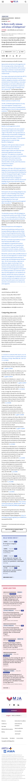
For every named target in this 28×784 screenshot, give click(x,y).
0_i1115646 (15, 472)
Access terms (20, 738)
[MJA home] (14, 699)
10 (8, 183)
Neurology (17, 18)
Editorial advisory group (7, 729)
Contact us (4, 723)
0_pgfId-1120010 (8, 376)
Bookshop (14, 710)
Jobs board (17, 734)
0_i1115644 (22, 458)
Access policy (18, 731)
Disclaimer (12, 738)
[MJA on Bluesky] (14, 705)
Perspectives (5, 16)
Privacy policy (5, 738)
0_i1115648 (10, 482)
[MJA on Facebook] (10, 705)
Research (20, 592)
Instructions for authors (20, 721)
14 (23, 236)
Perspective (20, 639)
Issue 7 (9, 21)
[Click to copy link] (19, 55)
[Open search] (25, 2)
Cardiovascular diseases (8, 18)
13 (25, 218)
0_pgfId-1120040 (19, 415)
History (3, 732)
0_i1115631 (6, 360)
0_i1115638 (8, 403)
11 (11, 202)
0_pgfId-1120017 (22, 383)
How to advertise (19, 728)
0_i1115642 (12, 444)
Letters (5, 568)
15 (25, 236)
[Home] (14, 2)
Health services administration (11, 566)
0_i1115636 (22, 389)
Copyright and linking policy (8, 741)
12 (19, 210)
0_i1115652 (11, 492)
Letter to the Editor (8, 610)
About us (4, 721)
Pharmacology (5, 19)
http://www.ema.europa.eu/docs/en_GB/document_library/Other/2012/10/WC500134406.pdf (14, 503)
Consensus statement (9, 671)
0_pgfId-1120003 (8, 368)
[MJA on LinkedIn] (18, 705)
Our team (4, 726)
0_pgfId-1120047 (20, 428)
